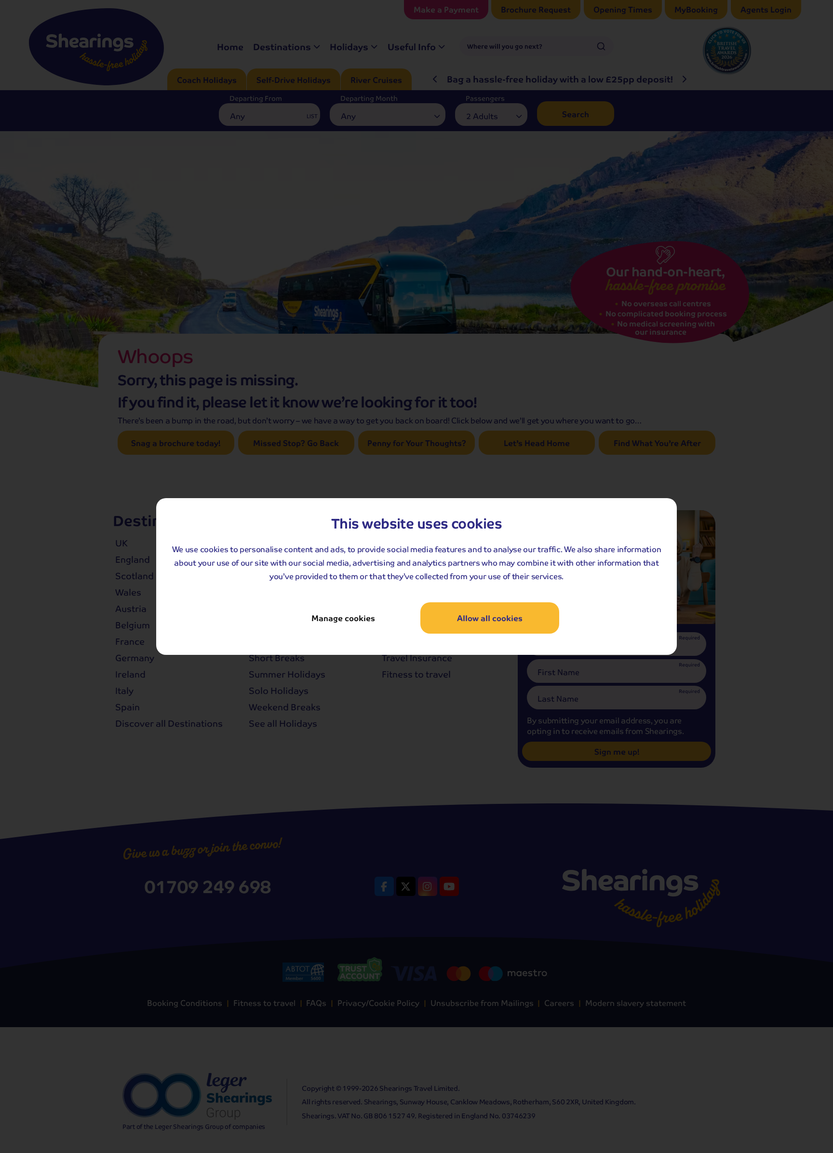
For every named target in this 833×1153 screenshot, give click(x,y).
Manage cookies (343, 618)
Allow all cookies (490, 618)
